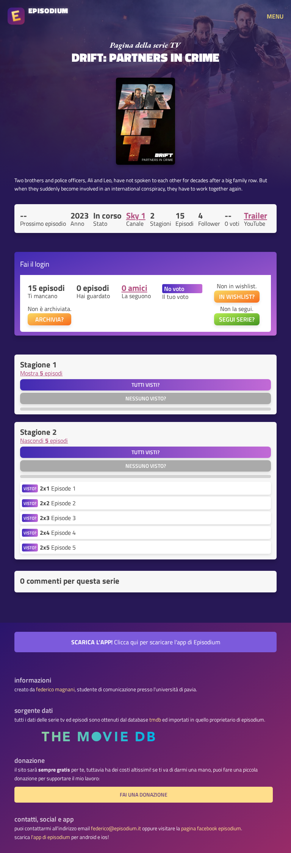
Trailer (255, 215)
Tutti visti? (145, 385)
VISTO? (29, 488)
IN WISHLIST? (237, 296)
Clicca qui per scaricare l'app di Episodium (145, 642)
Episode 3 (58, 517)
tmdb (155, 720)
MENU (275, 16)
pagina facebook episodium (211, 828)
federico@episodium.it (116, 828)
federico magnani (55, 689)
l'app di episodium (50, 837)
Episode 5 (58, 547)
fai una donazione (143, 795)
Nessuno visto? (145, 398)
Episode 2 (58, 503)
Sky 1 (136, 215)
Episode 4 (58, 532)
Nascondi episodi (44, 440)
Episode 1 (58, 488)
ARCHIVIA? (49, 319)
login (42, 263)
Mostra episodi (41, 373)
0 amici (134, 287)
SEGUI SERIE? (237, 319)
